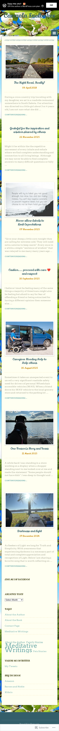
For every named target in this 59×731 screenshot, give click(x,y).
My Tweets (11, 666)
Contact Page (12, 626)
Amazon (9, 681)
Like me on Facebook (17, 579)
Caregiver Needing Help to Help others (30, 361)
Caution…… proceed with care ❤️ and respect (29, 271)
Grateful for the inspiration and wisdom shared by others (29, 130)
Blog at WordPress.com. (29, 724)
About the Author (15, 614)
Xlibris (8, 692)
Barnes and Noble (14, 686)
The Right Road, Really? (29, 83)
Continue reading (16, 115)
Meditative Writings (16, 631)
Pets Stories (39, 651)
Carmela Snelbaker (29, 15)
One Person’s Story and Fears (30, 448)
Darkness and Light (29, 531)
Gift (51, 5)
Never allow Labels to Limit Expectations (29, 222)
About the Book (13, 620)
